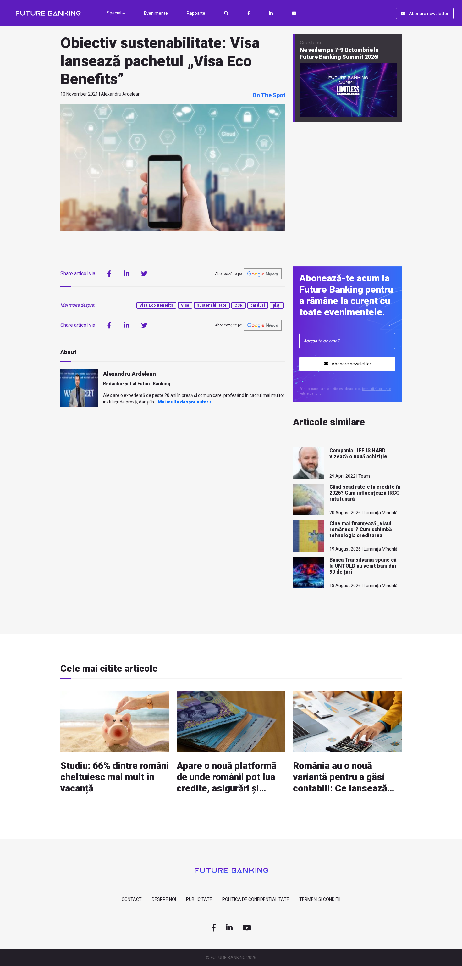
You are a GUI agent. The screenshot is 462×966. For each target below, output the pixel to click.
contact (132, 899)
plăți (277, 305)
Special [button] (114, 12)
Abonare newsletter (428, 13)
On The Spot (268, 95)
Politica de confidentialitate (255, 899)
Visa (185, 305)
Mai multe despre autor (183, 401)
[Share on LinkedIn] (126, 273)
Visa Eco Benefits (156, 305)
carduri (257, 305)
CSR (238, 305)
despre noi (164, 899)
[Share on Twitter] (144, 273)
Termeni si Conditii (319, 899)
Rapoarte (196, 13)
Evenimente (156, 13)
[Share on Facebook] (109, 273)
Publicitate (199, 899)
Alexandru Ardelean (129, 373)
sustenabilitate (212, 305)
